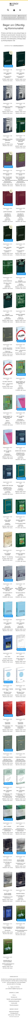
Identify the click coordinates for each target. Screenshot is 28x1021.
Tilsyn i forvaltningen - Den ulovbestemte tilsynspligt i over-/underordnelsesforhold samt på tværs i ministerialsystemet (8, 179)
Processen (7, 142)
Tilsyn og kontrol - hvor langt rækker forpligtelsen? (7, 727)
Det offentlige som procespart (7, 862)
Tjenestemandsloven (7, 592)
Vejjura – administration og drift (20, 350)
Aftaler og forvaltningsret (20, 318)
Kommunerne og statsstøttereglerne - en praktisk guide (7, 829)
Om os (14, 995)
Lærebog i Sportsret (7, 658)
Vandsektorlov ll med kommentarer (20, 863)
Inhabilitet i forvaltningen (20, 489)
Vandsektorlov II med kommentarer (7, 897)
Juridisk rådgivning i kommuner (20, 659)
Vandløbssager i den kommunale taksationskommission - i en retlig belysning (7, 795)
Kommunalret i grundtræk (20, 144)
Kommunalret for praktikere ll (7, 77)
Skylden (20, 110)
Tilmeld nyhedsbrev (14, 1005)
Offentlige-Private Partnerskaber (8, 692)
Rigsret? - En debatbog (7, 557)
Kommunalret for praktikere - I (7, 251)
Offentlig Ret (7, 930)
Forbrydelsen (8, 110)
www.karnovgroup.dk (14, 1016)
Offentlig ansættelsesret (20, 284)
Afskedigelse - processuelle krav (20, 420)
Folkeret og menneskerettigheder (7, 351)
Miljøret (20, 386)
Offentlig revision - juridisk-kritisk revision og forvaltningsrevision (7, 760)
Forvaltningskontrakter (20, 523)
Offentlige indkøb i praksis (7, 283)
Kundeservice (14, 997)
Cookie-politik (14, 1003)
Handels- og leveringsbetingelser (14, 999)
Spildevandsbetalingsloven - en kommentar (21, 930)
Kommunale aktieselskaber (7, 626)
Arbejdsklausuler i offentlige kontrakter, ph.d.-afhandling (20, 454)
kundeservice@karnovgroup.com (14, 988)
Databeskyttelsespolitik (14, 1001)
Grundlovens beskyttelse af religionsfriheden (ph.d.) (7, 215)
